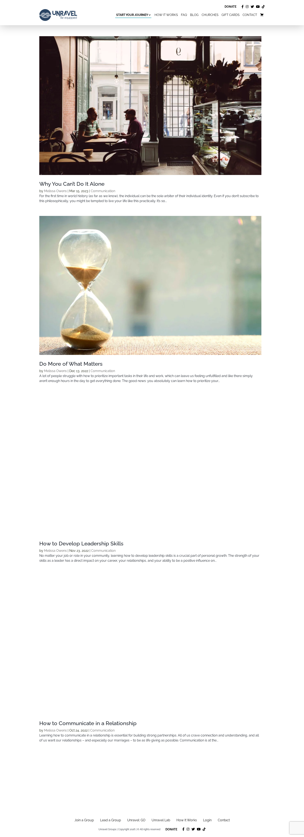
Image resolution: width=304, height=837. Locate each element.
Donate (230, 6)
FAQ (184, 15)
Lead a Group (110, 820)
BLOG (194, 15)
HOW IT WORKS (166, 15)
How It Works (186, 820)
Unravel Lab (161, 820)
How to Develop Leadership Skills (81, 543)
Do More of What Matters (71, 364)
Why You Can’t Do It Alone (71, 184)
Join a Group (84, 820)
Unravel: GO (136, 820)
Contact (224, 820)
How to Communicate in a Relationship (87, 723)
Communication (103, 191)
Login (207, 820)
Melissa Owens (55, 191)
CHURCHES (210, 15)
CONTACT (250, 15)
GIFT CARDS (230, 15)
